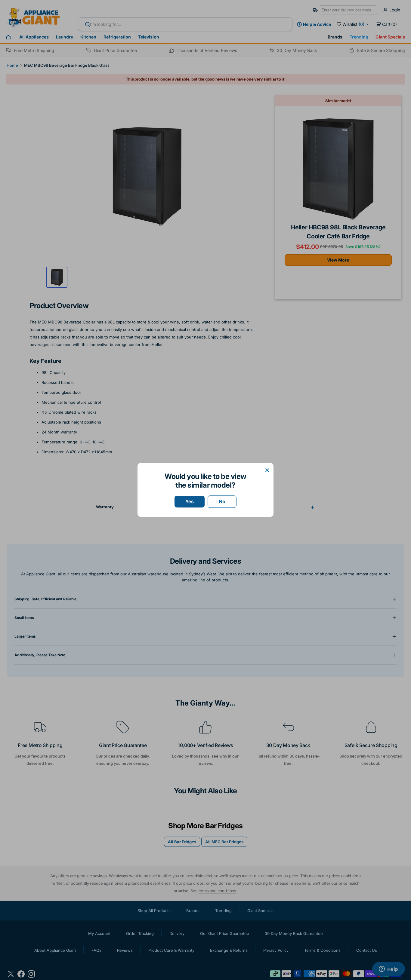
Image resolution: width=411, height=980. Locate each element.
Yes (189, 501)
